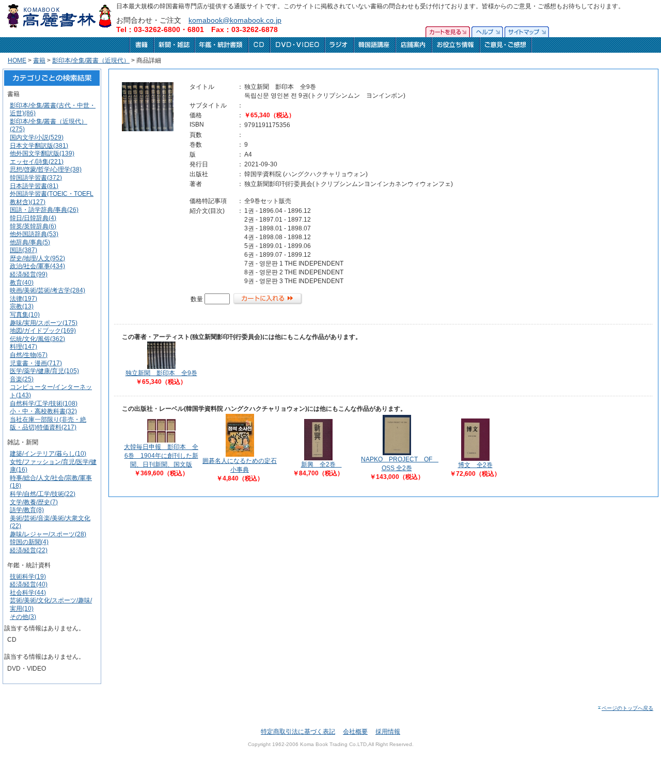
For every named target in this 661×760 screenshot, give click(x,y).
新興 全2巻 (321, 464)
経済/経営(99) (29, 274)
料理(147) (23, 346)
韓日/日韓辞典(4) (33, 218)
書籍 (39, 60)
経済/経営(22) (29, 550)
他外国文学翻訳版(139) (42, 153)
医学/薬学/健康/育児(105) (44, 371)
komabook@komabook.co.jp (234, 20)
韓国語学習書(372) (36, 177)
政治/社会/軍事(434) (37, 266)
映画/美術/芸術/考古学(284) (47, 290)
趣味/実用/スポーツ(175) (43, 323)
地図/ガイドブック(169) (43, 330)
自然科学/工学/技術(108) (43, 403)
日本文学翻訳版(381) (39, 145)
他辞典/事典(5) (30, 242)
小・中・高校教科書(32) (43, 411)
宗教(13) (22, 306)
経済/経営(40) (29, 584)
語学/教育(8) (27, 510)
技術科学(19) (28, 576)
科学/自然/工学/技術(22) (42, 494)
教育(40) (22, 282)
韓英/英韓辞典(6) (33, 226)
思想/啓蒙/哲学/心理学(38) (46, 169)
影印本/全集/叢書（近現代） (91, 60)
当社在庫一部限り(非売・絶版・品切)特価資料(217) (48, 423)
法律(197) (23, 298)
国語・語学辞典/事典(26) (44, 209)
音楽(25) (22, 379)
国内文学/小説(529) (37, 137)
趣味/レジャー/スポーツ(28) (48, 534)
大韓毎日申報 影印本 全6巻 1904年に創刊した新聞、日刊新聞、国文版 (161, 455)
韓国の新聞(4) (29, 542)
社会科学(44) (28, 592)
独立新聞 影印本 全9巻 (161, 373)
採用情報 (387, 731)
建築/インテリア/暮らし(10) (48, 453)
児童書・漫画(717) (36, 363)
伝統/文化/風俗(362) (37, 339)
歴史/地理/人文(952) (37, 258)
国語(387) (23, 250)
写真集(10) (25, 314)
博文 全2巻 (475, 465)
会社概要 (355, 731)
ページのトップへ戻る (627, 708)
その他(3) (23, 617)
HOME (17, 60)
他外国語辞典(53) (34, 234)
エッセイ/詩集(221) (37, 161)
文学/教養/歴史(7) (34, 502)
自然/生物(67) (29, 355)
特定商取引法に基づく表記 (298, 731)
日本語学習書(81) (34, 186)
